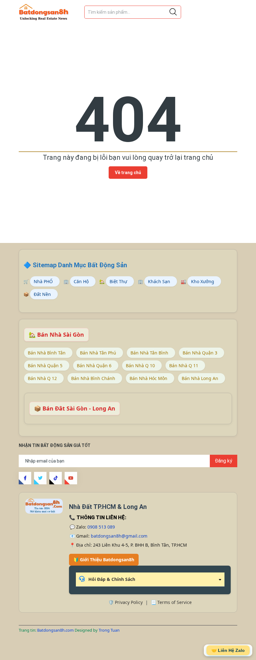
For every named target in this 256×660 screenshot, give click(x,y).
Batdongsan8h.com (56, 630)
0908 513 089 (101, 527)
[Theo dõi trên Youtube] (71, 478)
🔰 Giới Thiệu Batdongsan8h (103, 560)
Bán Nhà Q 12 (42, 378)
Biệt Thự (118, 281)
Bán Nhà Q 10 (140, 365)
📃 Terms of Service (171, 602)
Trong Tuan (109, 630)
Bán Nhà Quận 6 (94, 365)
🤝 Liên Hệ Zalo (228, 650)
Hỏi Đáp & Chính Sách (111, 579)
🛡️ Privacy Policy (125, 602)
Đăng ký (223, 461)
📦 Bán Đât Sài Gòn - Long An (74, 408)
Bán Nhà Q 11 (183, 365)
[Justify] (173, 12)
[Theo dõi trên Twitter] (40, 478)
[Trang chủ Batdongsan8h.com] (44, 506)
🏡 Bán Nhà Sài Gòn (56, 334)
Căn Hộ (81, 281)
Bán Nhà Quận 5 (45, 365)
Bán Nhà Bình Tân (47, 353)
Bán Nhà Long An (200, 378)
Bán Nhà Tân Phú (98, 353)
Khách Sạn (159, 281)
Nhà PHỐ (43, 281)
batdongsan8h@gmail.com (119, 536)
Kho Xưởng (202, 281)
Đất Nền (42, 294)
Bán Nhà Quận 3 (200, 353)
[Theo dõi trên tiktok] (55, 478)
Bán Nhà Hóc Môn (148, 378)
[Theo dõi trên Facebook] (25, 478)
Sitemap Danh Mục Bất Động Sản (80, 265)
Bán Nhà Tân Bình (149, 353)
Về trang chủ (128, 172)
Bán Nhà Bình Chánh (93, 378)
